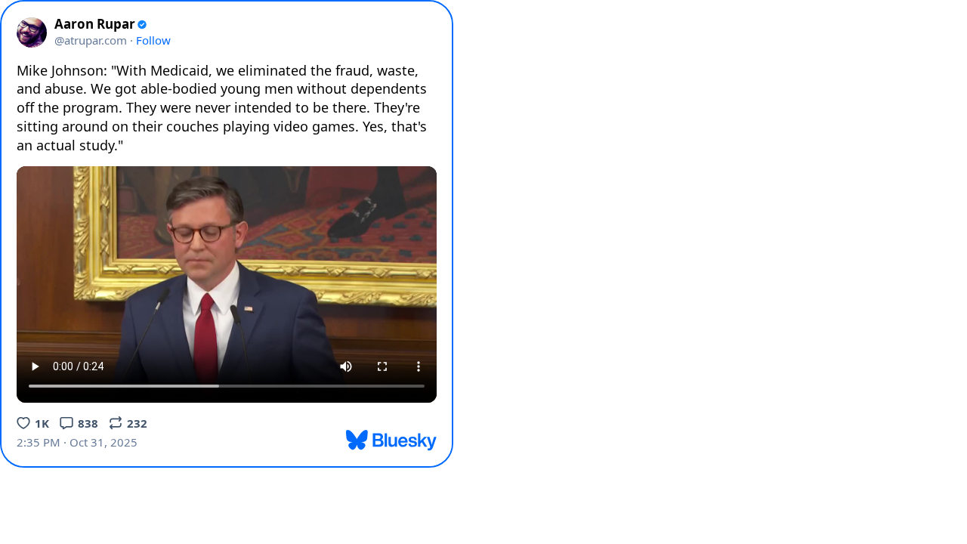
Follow (153, 40)
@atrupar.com (90, 40)
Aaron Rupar (94, 24)
